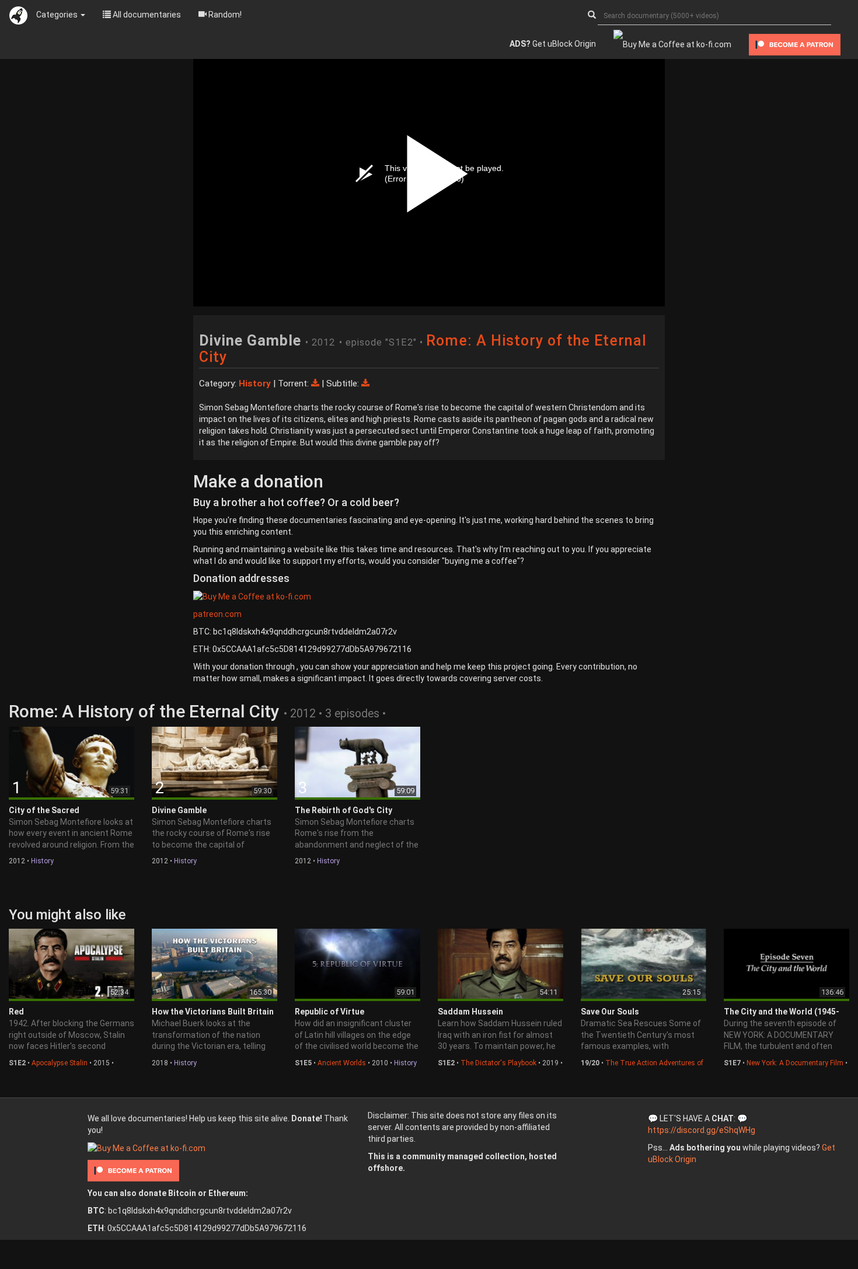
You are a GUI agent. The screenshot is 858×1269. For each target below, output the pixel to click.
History (42, 861)
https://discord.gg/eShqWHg (701, 1130)
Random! (224, 14)
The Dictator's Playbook (498, 1063)
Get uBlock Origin (553, 43)
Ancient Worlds (342, 1063)
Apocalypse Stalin (60, 1063)
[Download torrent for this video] (316, 383)
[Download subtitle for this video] (365, 383)
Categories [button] (57, 14)
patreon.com (217, 614)
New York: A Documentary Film (795, 1063)
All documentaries (146, 14)
